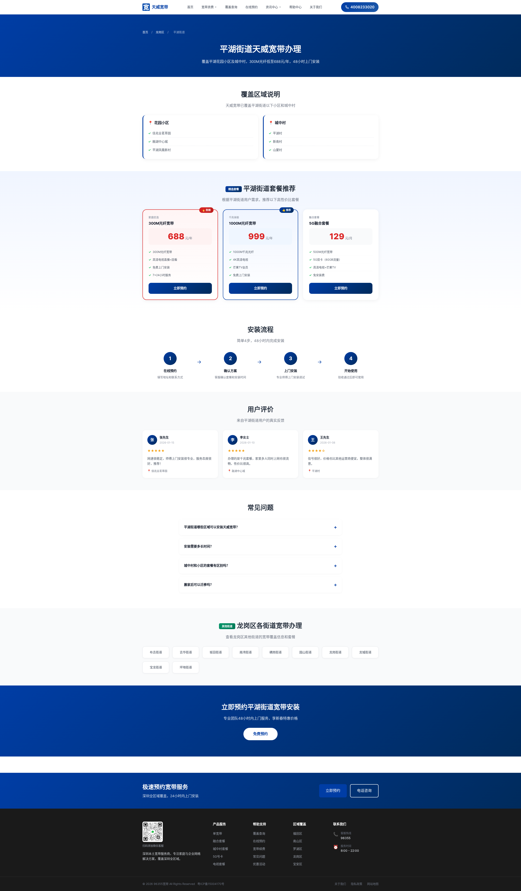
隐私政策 (356, 884)
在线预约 (251, 7)
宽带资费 (207, 7)
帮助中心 (295, 7)
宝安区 (297, 864)
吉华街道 (186, 652)
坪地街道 (186, 667)
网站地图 (373, 884)
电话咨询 (364, 790)
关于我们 (316, 7)
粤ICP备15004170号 (210, 884)
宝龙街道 (156, 667)
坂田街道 (216, 652)
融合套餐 (219, 841)
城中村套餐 (220, 849)
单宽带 (217, 833)
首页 (190, 7)
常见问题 (259, 856)
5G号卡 (218, 856)
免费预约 (260, 734)
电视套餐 (219, 864)
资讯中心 (272, 7)
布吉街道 (156, 652)
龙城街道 (365, 652)
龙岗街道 (335, 652)
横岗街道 (275, 652)
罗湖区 (297, 849)
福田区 (297, 833)
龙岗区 (160, 32)
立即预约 (180, 288)
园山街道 (305, 652)
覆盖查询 (231, 7)
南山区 (297, 841)
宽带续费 (259, 849)
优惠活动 (259, 864)
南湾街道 (246, 652)
